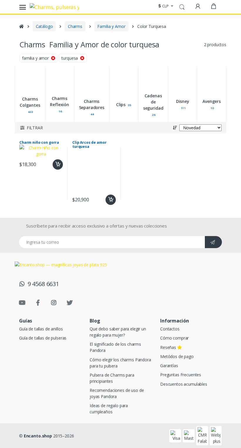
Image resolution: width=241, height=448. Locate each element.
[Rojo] (12, 64)
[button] (165, 6)
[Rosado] (49, 77)
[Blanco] (12, 102)
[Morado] (12, 90)
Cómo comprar (174, 338)
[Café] (49, 90)
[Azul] (31, 77)
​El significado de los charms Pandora (115, 347)
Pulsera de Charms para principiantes (112, 378)
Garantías (169, 365)
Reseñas (168, 347)
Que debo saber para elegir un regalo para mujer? (118, 332)
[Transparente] (31, 102)
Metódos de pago (177, 356)
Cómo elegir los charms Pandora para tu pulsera (120, 363)
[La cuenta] (198, 6)
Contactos (170, 329)
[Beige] (68, 90)
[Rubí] (68, 77)
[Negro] (31, 90)
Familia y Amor (111, 26)
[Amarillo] (31, 64)
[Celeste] (12, 77)
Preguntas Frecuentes (180, 374)
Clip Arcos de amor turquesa (89, 145)
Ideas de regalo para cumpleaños (109, 408)
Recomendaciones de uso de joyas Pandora (117, 393)
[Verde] (49, 64)
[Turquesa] (68, 64)
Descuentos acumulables (183, 384)
